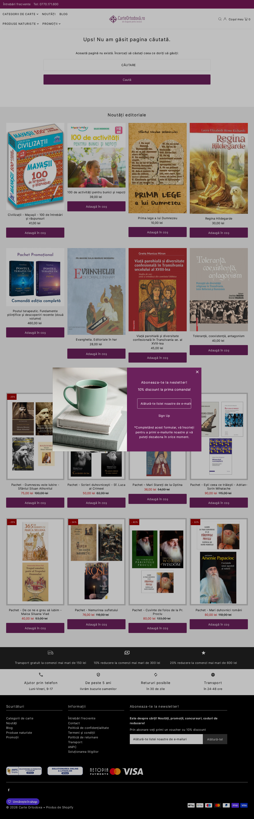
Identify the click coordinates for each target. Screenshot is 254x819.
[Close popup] (197, 372)
